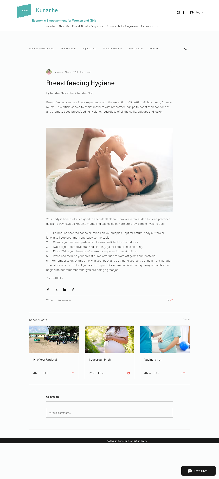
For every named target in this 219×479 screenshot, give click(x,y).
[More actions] (171, 72)
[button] (185, 48)
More (152, 48)
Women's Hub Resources (41, 48)
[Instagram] (178, 12)
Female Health (68, 48)
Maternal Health (55, 277)
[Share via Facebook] (47, 289)
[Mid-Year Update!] (54, 339)
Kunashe (47, 10)
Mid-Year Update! (45, 359)
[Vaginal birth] (165, 339)
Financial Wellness (112, 48)
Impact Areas (89, 48)
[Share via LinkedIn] (64, 289)
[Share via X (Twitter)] (56, 289)
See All (186, 319)
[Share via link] (73, 289)
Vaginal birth (153, 359)
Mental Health (136, 48)
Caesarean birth (100, 359)
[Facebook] (183, 12)
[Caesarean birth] (109, 339)
